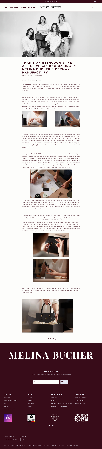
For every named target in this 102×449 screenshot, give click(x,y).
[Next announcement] (69, 1)
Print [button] (39, 80)
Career (6, 406)
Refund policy (21, 445)
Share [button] (25, 80)
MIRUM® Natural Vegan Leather (62, 403)
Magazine (31, 403)
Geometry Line (80, 403)
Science (53, 398)
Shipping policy (51, 445)
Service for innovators (59, 406)
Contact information (72, 445)
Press (30, 406)
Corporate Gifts (9, 409)
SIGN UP (64, 381)
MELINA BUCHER (11, 445)
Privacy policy (31, 445)
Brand (30, 398)
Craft (53, 400)
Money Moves (79, 400)
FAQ (5, 403)
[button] (6, 7)
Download (32, 80)
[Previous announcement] (33, 1)
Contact (7, 398)
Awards (53, 409)
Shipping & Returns (10, 400)
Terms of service (41, 445)
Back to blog (52, 339)
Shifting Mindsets (81, 398)
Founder (30, 400)
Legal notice (61, 445)
